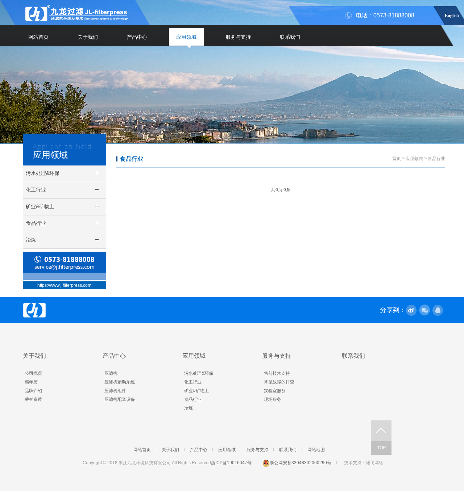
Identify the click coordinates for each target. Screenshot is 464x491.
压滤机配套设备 (119, 399)
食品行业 (131, 159)
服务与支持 (238, 37)
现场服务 (272, 399)
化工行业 (193, 382)
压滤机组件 (115, 390)
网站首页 (38, 37)
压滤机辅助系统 (119, 382)
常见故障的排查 (279, 382)
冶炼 (188, 408)
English (452, 14)
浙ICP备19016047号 (231, 462)
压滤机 (110, 373)
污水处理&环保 (198, 373)
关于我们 (88, 37)
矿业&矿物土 (196, 390)
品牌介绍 (33, 390)
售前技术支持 (277, 373)
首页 (396, 158)
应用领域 (186, 37)
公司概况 (33, 373)
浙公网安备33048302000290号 (300, 462)
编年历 (31, 382)
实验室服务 (275, 390)
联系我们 (290, 37)
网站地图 (316, 449)
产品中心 (137, 37)
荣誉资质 (33, 399)
